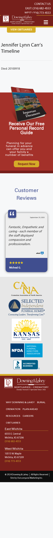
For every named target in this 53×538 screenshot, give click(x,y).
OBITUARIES (13, 423)
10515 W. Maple (13, 453)
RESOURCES (13, 416)
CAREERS (28, 416)
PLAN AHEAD (30, 409)
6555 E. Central (13, 434)
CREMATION (13, 409)
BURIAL (41, 402)
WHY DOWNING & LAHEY (20, 402)
